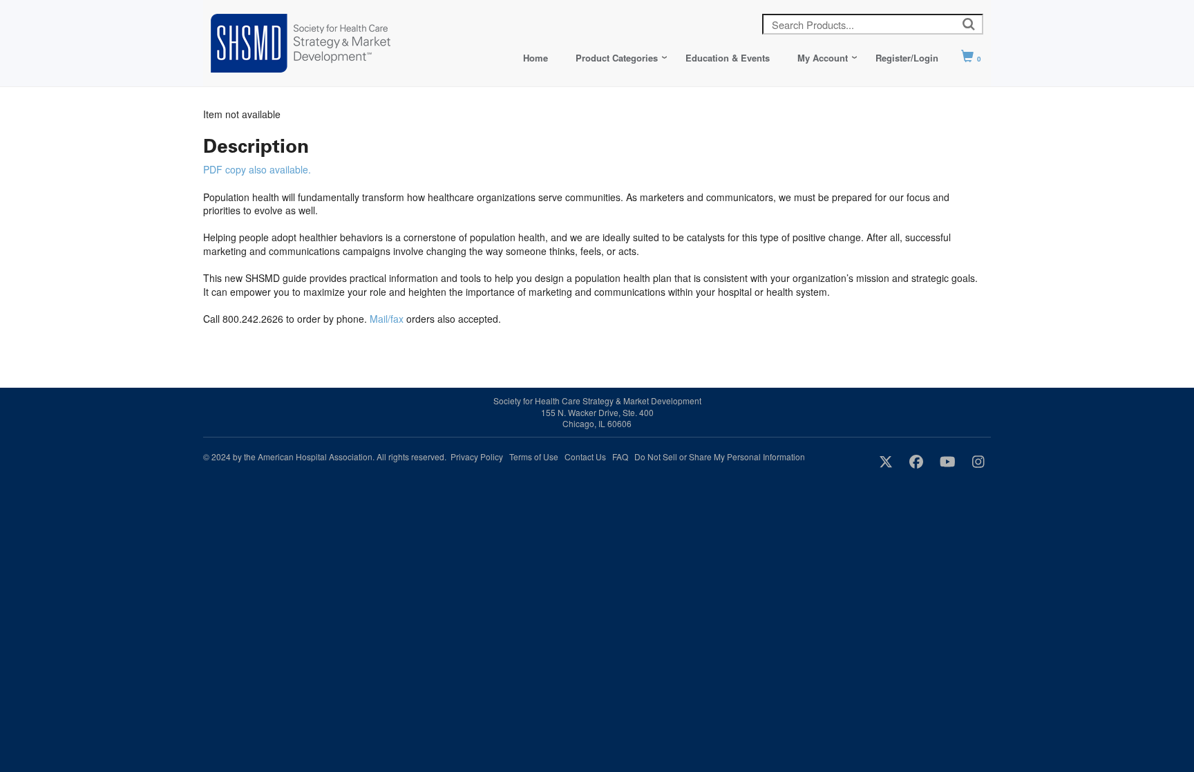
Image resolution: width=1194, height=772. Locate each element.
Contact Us (585, 456)
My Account (822, 57)
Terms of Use (533, 456)
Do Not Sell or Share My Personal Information (719, 456)
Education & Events (727, 57)
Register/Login (906, 57)
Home (535, 57)
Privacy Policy (477, 456)
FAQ (620, 456)
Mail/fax (387, 319)
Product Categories (617, 57)
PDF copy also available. (257, 169)
